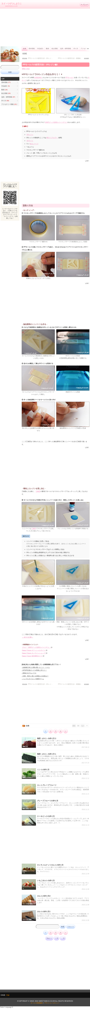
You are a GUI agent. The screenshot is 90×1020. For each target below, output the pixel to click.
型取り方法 (26, 69)
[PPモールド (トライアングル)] (38, 113)
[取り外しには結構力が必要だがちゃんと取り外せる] (38, 426)
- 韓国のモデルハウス (29, 673)
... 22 (63, 938)
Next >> (49, 938)
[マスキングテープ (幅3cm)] (38, 240)
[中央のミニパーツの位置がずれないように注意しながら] (38, 584)
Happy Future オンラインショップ (34, 653)
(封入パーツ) (34, 144)
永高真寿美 (38, 77)
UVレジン (30, 134)
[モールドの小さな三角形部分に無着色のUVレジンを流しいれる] (38, 354)
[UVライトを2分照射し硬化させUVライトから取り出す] (38, 620)
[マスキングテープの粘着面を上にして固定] (72, 240)
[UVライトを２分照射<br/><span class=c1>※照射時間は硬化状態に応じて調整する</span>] (72, 354)
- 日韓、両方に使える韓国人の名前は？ (35, 676)
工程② (38, 491)
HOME (24, 53)
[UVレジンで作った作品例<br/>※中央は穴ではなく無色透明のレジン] (72, 113)
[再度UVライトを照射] (72, 390)
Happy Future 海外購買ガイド (33, 656)
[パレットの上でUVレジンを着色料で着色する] (72, 527)
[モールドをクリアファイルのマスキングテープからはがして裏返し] (38, 390)
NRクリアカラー (52, 138)
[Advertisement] (45, 27)
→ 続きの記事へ (27, 637)
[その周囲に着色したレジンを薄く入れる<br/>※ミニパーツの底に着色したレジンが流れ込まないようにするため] (72, 584)
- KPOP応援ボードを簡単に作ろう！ (34, 670)
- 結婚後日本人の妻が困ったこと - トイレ (36, 667)
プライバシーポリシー (51, 1003)
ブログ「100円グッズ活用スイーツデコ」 (37, 647)
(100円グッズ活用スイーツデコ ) (57, 122)
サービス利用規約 (37, 1003)
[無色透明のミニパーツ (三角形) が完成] (72, 426)
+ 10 (56, 938)
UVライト (30, 141)
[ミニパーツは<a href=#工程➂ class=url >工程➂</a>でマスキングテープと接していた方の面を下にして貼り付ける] (38, 527)
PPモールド (70, 77)
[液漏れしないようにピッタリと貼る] (38, 276)
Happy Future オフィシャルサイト (34, 650)
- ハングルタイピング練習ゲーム (33, 679)
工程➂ (34, 528)
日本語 (3, 995)
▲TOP (86, 161)
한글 (7, 995)
